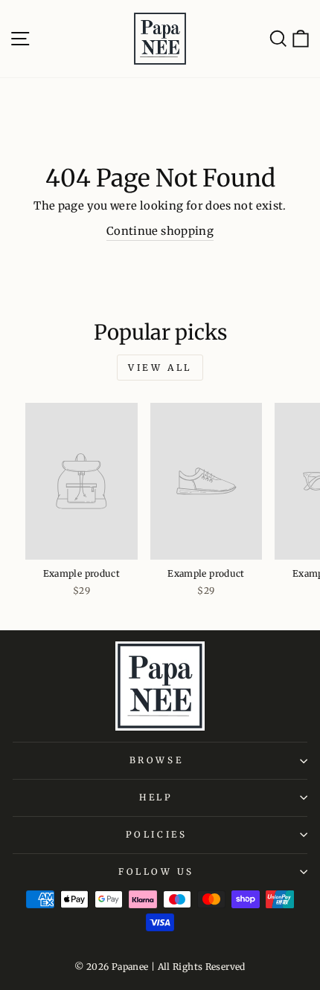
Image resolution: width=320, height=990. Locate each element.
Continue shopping (160, 231)
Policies (156, 834)
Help (156, 797)
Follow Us (156, 871)
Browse (156, 760)
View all (160, 367)
